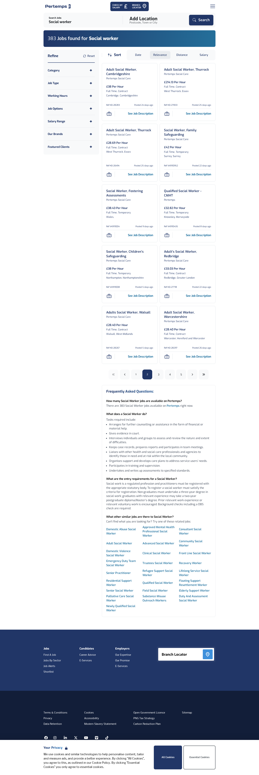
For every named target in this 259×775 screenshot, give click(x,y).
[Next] (192, 374)
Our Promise (122, 660)
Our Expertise (123, 655)
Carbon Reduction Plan (147, 724)
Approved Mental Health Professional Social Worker (158, 531)
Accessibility (91, 718)
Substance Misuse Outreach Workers (155, 598)
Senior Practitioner (118, 573)
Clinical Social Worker (157, 553)
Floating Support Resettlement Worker (193, 583)
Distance (182, 55)
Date (138, 55)
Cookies (89, 712)
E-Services (85, 660)
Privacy (48, 718)
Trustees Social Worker (158, 563)
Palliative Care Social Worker (120, 598)
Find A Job (50, 655)
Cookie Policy (101, 763)
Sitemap (187, 712)
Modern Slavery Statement (100, 724)
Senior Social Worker (119, 590)
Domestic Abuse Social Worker (121, 531)
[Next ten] (204, 374)
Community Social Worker (190, 543)
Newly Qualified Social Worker (120, 608)
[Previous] (125, 374)
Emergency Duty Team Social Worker (121, 563)
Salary (204, 55)
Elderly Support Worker (194, 590)
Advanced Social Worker (158, 543)
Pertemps (173, 406)
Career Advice (87, 655)
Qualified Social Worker (158, 583)
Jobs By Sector (52, 660)
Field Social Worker (155, 590)
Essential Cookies (199, 757)
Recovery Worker (190, 563)
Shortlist (49, 672)
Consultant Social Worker (190, 531)
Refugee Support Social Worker (158, 573)
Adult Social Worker (119, 543)
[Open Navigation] (212, 6)
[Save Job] (109, 113)
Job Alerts (49, 666)
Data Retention (53, 724)
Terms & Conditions (55, 712)
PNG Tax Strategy (144, 718)
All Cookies (168, 757)
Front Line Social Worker (195, 553)
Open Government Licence (149, 712)
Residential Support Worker (119, 583)
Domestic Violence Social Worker (118, 553)
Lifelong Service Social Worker (193, 573)
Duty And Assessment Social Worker (193, 598)
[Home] (58, 6)
